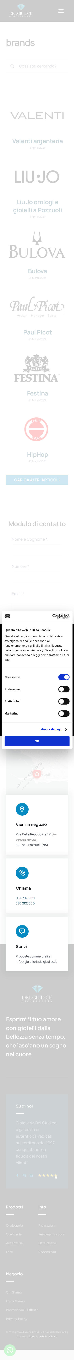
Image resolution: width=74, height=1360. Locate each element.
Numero (20, 566)
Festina (37, 393)
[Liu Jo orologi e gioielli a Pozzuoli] (37, 176)
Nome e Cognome (30, 539)
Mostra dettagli (51, 729)
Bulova (37, 271)
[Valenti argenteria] (37, 115)
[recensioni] (48, 1175)
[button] (37, 774)
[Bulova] (37, 245)
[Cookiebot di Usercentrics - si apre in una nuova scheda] (52, 616)
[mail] (31, 1175)
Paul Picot (37, 332)
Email (18, 593)
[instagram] (24, 1175)
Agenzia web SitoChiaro (43, 1336)
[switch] (63, 689)
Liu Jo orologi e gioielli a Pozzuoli (37, 206)
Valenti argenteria (37, 141)
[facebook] (17, 1175)
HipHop (37, 454)
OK (37, 741)
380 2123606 (25, 903)
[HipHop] (37, 429)
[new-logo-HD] (21, 5)
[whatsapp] (10, 1346)
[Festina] (37, 368)
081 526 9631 (25, 898)
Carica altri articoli (37, 480)
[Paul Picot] (37, 307)
